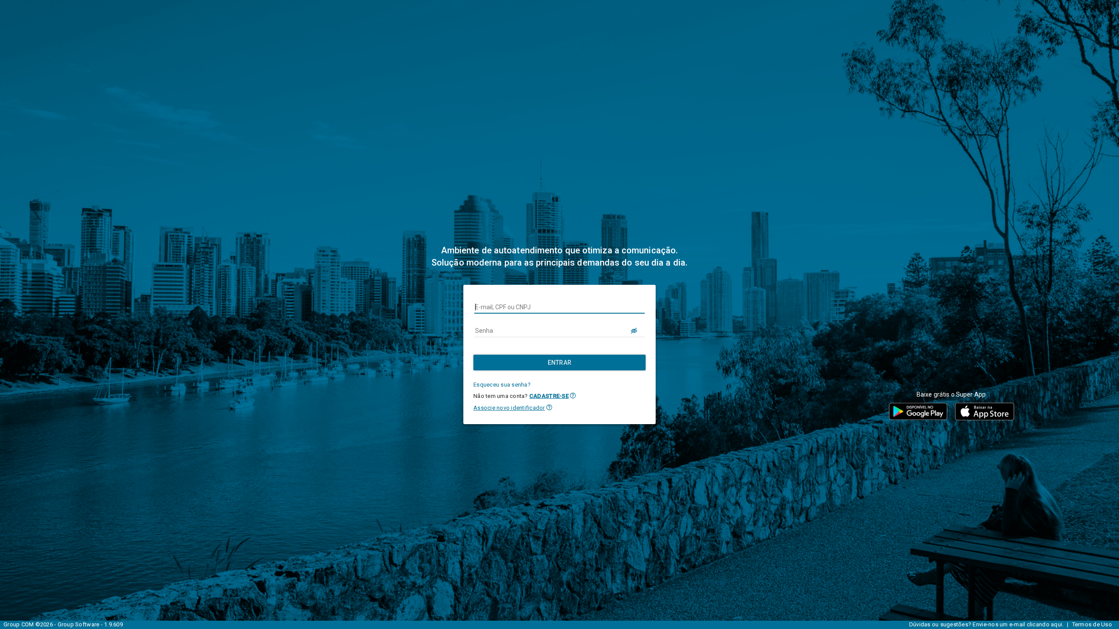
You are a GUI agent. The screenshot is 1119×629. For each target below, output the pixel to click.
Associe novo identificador (509, 407)
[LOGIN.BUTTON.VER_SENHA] (634, 330)
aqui (1056, 624)
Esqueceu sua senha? (502, 384)
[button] (573, 395)
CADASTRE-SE (549, 396)
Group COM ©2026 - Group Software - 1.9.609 (63, 624)
